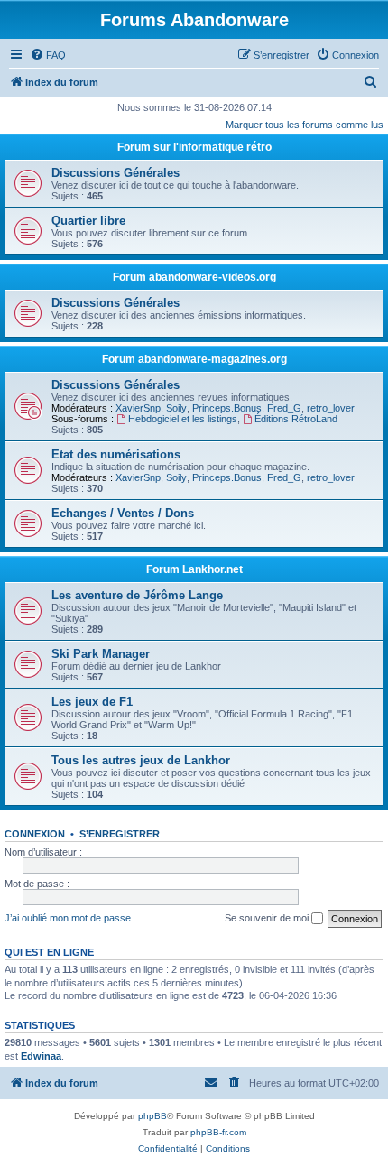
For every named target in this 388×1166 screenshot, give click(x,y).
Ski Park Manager (100, 654)
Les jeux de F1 (92, 701)
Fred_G (284, 408)
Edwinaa (41, 1055)
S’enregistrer (119, 833)
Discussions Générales (115, 173)
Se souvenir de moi (268, 917)
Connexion (35, 833)
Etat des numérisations (115, 454)
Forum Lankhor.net (194, 569)
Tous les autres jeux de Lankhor (140, 760)
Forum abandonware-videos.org (194, 277)
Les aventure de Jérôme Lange (137, 595)
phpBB (152, 1116)
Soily (176, 408)
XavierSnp (138, 408)
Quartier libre (88, 220)
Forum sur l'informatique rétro (194, 147)
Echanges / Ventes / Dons (122, 513)
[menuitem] (48, 55)
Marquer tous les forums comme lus (304, 124)
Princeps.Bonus (227, 408)
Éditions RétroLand (295, 418)
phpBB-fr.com (218, 1132)
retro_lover (331, 408)
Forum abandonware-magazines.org (194, 359)
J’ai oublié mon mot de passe (68, 917)
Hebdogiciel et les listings (182, 418)
